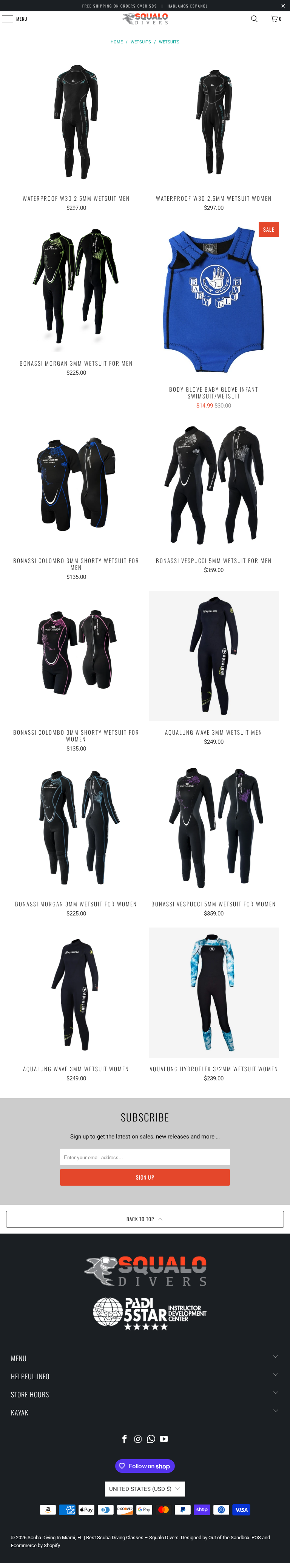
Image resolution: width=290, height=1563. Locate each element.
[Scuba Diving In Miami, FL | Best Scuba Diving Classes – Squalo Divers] (145, 18)
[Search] (254, 18)
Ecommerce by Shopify (35, 1545)
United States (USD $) (140, 1489)
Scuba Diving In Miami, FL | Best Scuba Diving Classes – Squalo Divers (103, 1537)
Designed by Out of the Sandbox (215, 1537)
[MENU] (3, 18)
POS (256, 1537)
